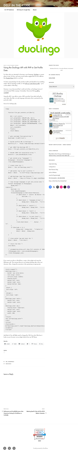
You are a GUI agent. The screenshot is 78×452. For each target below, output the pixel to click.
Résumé (34, 9)
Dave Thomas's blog (53, 169)
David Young (15, 65)
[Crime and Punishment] (50, 134)
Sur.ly (42, 438)
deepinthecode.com (39, 434)
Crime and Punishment (58, 130)
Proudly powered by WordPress (40, 448)
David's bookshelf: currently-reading (60, 113)
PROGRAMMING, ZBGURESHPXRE (57, 178)
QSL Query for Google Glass (23, 9)
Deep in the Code (17, 5)
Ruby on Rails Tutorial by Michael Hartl (57, 181)
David (55, 98)
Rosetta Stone (9, 78)
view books (64, 104)
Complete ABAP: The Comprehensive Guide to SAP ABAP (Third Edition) (61, 116)
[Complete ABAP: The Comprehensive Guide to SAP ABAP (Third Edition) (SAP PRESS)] (50, 117)
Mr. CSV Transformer (9, 9)
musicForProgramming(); (54, 175)
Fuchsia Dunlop (56, 126)
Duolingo (36, 74)
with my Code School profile (32, 83)
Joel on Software (52, 172)
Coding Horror (52, 166)
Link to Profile (52, 78)
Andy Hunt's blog (53, 164)
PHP (6, 361)
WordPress (11, 361)
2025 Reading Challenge (57, 94)
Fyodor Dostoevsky (57, 132)
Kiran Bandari (52, 119)
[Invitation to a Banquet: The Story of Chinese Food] (50, 127)
